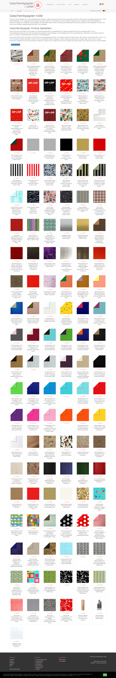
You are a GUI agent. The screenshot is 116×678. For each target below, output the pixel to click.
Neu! (70, 4)
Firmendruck (38, 664)
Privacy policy (77, 675)
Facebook (62, 659)
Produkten (12, 662)
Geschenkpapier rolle (29, 11)
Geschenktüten (39, 661)
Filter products (16, 44)
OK (105, 675)
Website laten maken (99, 661)
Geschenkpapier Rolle (41, 659)
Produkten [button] (61, 4)
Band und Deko (39, 666)
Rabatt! (76, 4)
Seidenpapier (38, 662)
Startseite (50, 4)
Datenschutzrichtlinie (15, 669)
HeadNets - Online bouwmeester (98, 663)
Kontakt (85, 4)
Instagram (62, 661)
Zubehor (37, 669)
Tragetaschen (38, 667)
